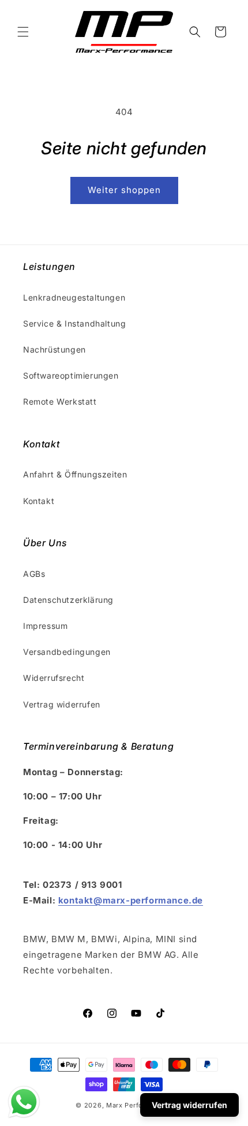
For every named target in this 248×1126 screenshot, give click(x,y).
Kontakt (38, 501)
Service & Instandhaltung (74, 323)
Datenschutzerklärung (68, 600)
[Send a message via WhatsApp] (24, 1102)
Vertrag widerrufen (61, 704)
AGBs (34, 574)
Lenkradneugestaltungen (74, 297)
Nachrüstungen (54, 349)
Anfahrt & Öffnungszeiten (75, 474)
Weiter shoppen (124, 189)
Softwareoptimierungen (71, 375)
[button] (23, 32)
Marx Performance (137, 1105)
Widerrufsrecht (53, 678)
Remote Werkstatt (60, 401)
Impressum (45, 626)
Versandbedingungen (67, 652)
